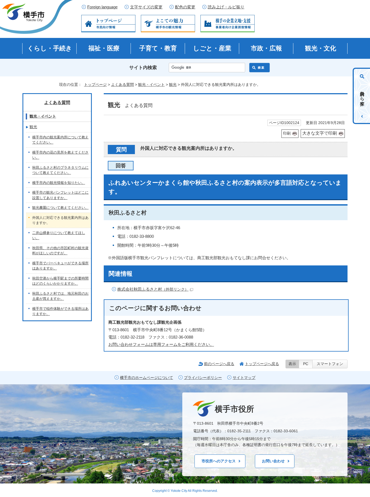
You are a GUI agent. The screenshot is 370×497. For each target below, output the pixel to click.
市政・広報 (266, 48)
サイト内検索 (143, 67)
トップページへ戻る (262, 364)
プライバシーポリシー (203, 378)
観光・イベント (151, 84)
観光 (173, 84)
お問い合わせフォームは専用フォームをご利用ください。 (161, 344)
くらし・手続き (49, 48)
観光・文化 (320, 48)
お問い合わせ (273, 461)
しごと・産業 (212, 48)
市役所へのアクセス (219, 461)
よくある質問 (122, 84)
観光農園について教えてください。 (60, 208)
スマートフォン (330, 364)
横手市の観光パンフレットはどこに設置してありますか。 (60, 195)
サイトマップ (244, 378)
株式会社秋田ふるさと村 (153, 289)
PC (305, 364)
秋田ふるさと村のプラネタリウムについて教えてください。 (60, 170)
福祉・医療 (103, 48)
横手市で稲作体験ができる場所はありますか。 (60, 311)
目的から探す (362, 96)
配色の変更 (185, 7)
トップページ (95, 84)
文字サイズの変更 (146, 7)
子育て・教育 (158, 48)
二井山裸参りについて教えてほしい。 (58, 235)
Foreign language (102, 7)
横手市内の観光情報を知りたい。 (58, 183)
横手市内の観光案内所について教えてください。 (60, 140)
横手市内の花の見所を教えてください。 (60, 155)
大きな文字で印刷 (319, 133)
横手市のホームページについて (146, 378)
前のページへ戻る (219, 364)
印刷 (287, 133)
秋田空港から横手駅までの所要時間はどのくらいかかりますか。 (60, 281)
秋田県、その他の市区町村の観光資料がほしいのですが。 (60, 250)
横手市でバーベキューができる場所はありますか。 (60, 266)
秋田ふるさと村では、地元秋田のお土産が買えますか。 (60, 296)
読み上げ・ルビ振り (226, 7)
